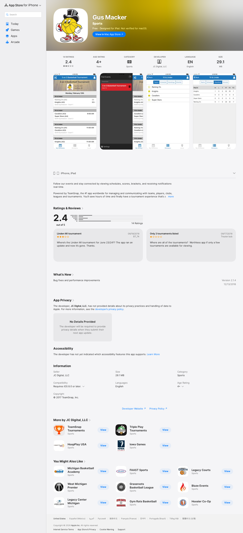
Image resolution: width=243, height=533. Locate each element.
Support (121, 530)
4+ (178, 386)
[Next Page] (239, 121)
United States (59, 519)
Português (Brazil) (157, 519)
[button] (23, 24)
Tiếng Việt (174, 519)
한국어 (143, 519)
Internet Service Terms (63, 530)
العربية (91, 519)
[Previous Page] (49, 121)
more (171, 196)
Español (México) (77, 519)
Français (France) (129, 519)
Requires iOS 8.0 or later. (67, 386)
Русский (102, 519)
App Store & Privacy (87, 530)
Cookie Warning (107, 530)
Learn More (153, 354)
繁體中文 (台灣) (189, 519)
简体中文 (113, 519)
